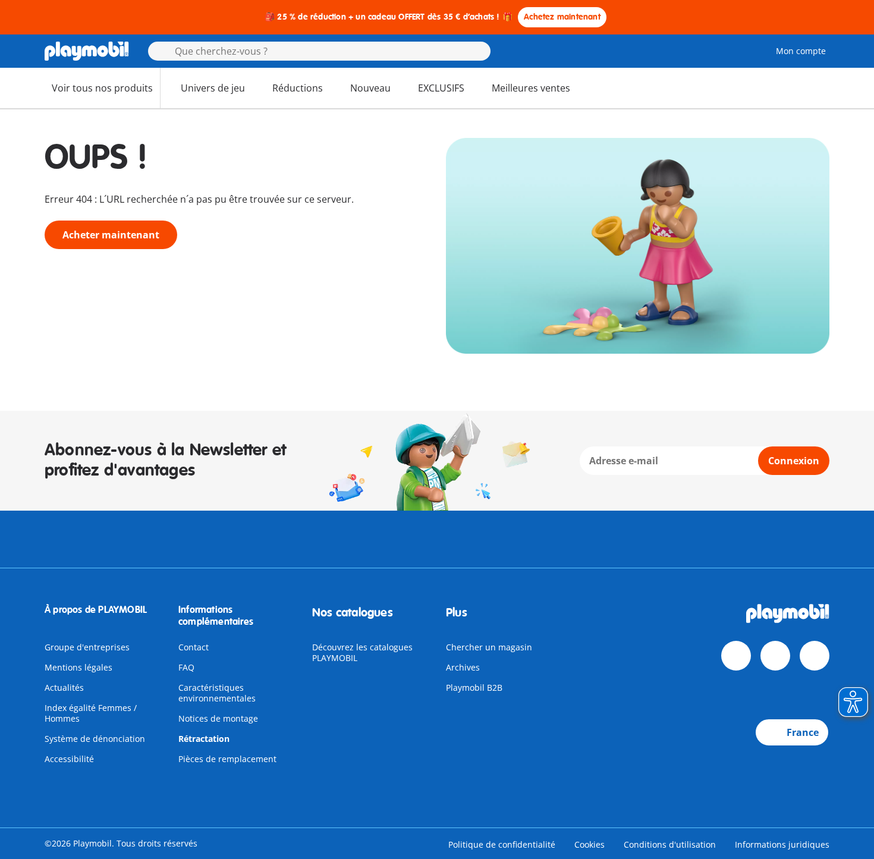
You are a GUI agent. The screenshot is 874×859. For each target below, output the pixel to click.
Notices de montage (218, 718)
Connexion (793, 460)
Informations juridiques (782, 844)
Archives (463, 667)
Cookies (589, 844)
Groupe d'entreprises (87, 647)
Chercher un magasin (489, 647)
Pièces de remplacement (227, 758)
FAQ (186, 667)
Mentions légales (78, 667)
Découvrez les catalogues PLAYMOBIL (362, 652)
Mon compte (801, 50)
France (803, 732)
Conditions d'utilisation (670, 844)
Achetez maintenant (562, 17)
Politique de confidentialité (501, 844)
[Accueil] (87, 51)
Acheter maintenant (110, 234)
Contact (193, 647)
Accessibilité (69, 758)
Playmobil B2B (474, 687)
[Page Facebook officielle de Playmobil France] (736, 656)
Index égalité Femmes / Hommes (91, 713)
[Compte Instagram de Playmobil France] (814, 656)
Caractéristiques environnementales (217, 693)
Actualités (64, 687)
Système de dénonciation (95, 738)
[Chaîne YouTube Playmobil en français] (775, 656)
